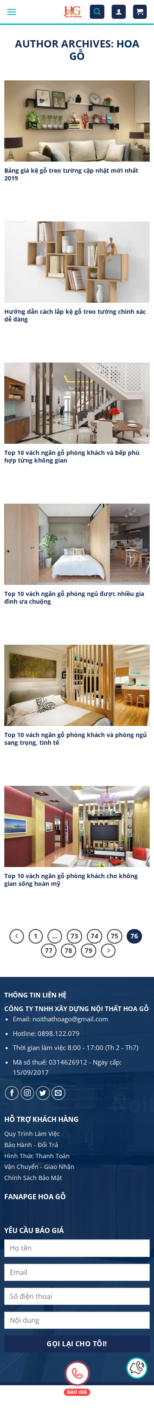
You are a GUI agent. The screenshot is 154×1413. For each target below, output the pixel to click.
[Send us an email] (58, 1093)
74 (94, 936)
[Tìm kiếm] (97, 12)
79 (88, 950)
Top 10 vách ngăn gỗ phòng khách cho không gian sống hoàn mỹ (71, 879)
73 (74, 936)
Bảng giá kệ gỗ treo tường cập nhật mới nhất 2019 (71, 174)
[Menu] (11, 11)
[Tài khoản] (119, 12)
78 (68, 950)
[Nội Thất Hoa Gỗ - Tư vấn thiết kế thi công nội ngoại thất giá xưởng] (72, 11)
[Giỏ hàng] (140, 12)
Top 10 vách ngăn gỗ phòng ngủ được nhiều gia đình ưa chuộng (74, 597)
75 (114, 936)
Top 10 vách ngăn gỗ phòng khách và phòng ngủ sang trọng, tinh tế (75, 738)
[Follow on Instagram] (28, 1093)
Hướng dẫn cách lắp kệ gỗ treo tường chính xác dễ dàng (75, 315)
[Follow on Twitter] (43, 1093)
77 (49, 950)
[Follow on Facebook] (12, 1093)
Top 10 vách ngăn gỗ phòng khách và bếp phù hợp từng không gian (71, 456)
